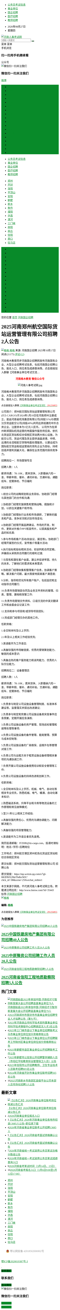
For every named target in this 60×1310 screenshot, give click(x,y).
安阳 (10, 106)
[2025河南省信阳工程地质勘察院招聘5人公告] (30, 969)
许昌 (10, 125)
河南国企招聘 (25, 317)
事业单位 (13, 8)
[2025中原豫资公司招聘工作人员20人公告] (30, 947)
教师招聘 (13, 20)
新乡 (10, 114)
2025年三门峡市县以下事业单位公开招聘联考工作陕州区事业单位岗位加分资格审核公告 (33, 1042)
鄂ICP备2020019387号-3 (14, 1261)
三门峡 (11, 133)
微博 (3, 80)
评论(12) (19, 354)
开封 (10, 94)
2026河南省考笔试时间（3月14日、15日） (32, 1166)
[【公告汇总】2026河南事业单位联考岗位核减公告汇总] (33, 1102)
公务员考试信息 (17, 4)
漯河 (10, 129)
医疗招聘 (13, 16)
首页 (10, 86)
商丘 (10, 141)
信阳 (10, 144)
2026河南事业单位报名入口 (24, 1116)
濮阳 (10, 121)
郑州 (10, 90)
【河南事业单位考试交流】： (38, 405)
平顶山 (11, 102)
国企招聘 (13, 12)
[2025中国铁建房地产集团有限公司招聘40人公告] (30, 926)
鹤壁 (10, 110)
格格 (12, 350)
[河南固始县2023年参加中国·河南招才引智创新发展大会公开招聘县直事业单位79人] (33, 1001)
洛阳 (10, 98)
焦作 (10, 117)
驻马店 (11, 152)
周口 (10, 148)
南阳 (10, 137)
